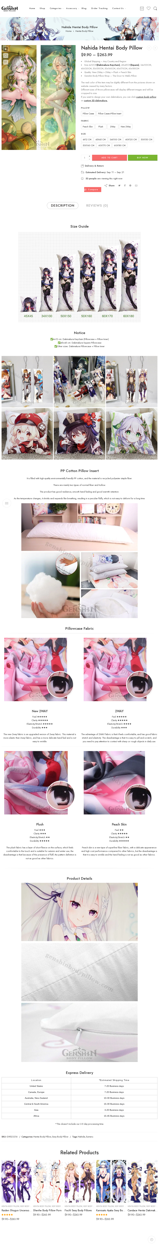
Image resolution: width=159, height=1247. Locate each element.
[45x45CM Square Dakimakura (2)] (79, 434)
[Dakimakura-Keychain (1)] (27, 381)
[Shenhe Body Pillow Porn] (48, 1181)
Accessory (71, 8)
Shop (42, 8)
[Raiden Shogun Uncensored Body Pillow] (17, 1181)
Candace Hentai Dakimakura (143, 1210)
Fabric (85, 120)
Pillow (85, 108)
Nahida (81, 1136)
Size (83, 134)
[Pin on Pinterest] (130, 185)
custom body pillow (146, 97)
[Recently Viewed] (151, 1239)
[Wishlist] (5, 55)
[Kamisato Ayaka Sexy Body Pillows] (111, 1181)
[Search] (155, 8)
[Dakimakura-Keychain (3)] (131, 381)
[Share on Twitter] (119, 185)
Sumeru (89, 1136)
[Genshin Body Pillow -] (10, 8)
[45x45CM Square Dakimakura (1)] (27, 434)
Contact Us (118, 8)
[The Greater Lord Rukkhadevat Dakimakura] (149, 48)
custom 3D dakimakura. (96, 100)
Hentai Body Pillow (84, 31)
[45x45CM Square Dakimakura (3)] (131, 434)
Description (62, 205)
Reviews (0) (97, 205)
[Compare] (5, 62)
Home (32, 8)
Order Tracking (99, 8)
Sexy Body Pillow (60, 1136)
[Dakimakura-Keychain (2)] (79, 381)
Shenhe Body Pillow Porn (47, 1210)
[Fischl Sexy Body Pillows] (80, 1181)
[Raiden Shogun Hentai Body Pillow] (155, 48)
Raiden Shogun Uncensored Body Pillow (17, 1210)
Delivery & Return (94, 165)
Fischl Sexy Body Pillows (78, 1210)
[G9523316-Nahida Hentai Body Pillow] (39, 97)
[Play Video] (5, 49)
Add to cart (109, 157)
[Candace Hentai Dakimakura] (143, 1181)
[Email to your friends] (136, 185)
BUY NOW (142, 157)
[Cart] (142, 8)
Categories (55, 8)
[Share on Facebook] (124, 185)
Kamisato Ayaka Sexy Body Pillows (111, 1210)
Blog (84, 8)
